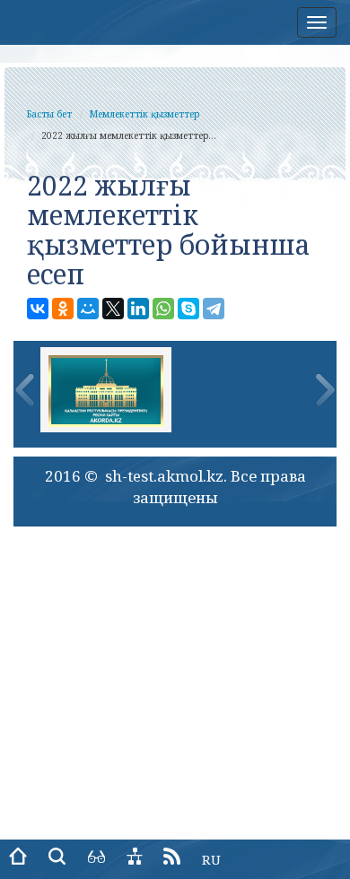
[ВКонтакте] (37, 308)
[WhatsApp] (163, 308)
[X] (113, 308)
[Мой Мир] (88, 308)
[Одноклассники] (63, 308)
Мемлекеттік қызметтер (144, 114)
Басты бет (49, 114)
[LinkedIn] (138, 308)
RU (211, 859)
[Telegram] (213, 308)
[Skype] (188, 308)
